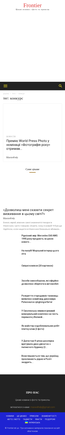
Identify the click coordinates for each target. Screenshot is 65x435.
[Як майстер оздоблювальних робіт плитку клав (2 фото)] (11, 329)
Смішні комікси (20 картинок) (37, 265)
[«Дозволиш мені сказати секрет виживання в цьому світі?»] (32, 191)
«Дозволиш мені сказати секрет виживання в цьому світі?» (28, 212)
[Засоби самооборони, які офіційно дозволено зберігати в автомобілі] (11, 284)
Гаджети (27, 419)
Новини (10, 416)
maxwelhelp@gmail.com (42, 407)
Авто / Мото (13, 419)
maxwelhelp (12, 157)
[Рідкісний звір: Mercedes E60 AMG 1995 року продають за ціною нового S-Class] (11, 239)
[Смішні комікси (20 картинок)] (11, 269)
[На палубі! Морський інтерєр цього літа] (11, 254)
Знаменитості (48, 416)
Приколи (34, 416)
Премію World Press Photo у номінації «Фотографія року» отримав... (28, 145)
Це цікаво (22, 416)
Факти (38, 419)
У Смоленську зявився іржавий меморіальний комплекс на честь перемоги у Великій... (39, 314)
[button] (5, 86)
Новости (11, 137)
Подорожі (50, 419)
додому (6, 93)
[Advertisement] (32, 48)
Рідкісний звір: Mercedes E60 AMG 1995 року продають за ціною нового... (39, 238)
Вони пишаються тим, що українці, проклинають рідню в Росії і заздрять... (40, 359)
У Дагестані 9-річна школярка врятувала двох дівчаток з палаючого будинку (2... (37, 344)
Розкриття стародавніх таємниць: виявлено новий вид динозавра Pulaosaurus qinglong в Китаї (40, 298)
